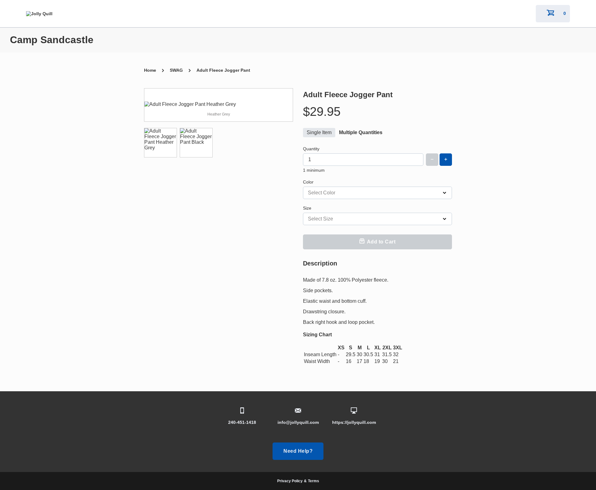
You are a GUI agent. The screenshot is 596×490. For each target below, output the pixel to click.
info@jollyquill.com (298, 422)
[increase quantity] (446, 159)
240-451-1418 (242, 422)
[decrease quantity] (432, 159)
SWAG (176, 70)
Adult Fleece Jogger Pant (223, 70)
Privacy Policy (290, 481)
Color (308, 181)
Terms (313, 481)
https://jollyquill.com (354, 422)
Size (307, 208)
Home (150, 70)
